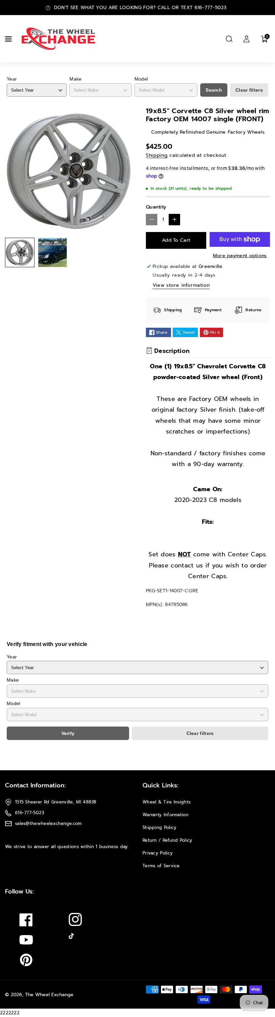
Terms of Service (161, 866)
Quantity (156, 207)
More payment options (240, 255)
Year (12, 79)
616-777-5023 (29, 813)
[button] (9, 39)
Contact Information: (35, 785)
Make (75, 79)
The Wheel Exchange (49, 994)
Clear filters (249, 90)
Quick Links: (160, 785)
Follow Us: (19, 891)
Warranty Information (165, 815)
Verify (68, 733)
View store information (181, 285)
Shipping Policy (160, 827)
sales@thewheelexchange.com (48, 823)
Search (214, 90)
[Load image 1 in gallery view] (20, 252)
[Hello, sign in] (246, 39)
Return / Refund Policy (167, 840)
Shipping (157, 155)
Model (141, 79)
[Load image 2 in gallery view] (52, 252)
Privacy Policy (158, 853)
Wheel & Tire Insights (166, 802)
